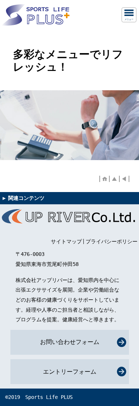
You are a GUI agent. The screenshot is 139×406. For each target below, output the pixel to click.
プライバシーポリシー (112, 241)
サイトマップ (66, 241)
